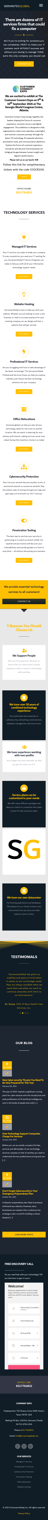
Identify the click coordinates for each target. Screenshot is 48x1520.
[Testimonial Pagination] (20, 1013)
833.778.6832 (24, 192)
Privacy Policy (24, 1513)
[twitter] (17, 1446)
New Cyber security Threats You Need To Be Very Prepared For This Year (23, 1081)
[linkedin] (30, 1446)
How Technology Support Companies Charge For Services (21, 1135)
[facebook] (24, 1446)
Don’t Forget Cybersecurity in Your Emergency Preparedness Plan (20, 1192)
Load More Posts (24, 1234)
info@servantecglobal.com (26, 1436)
